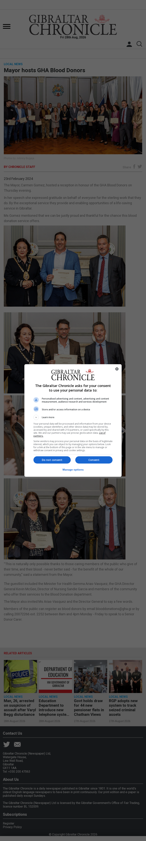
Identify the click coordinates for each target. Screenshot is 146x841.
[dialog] (73, 420)
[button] (73, 417)
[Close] (117, 369)
